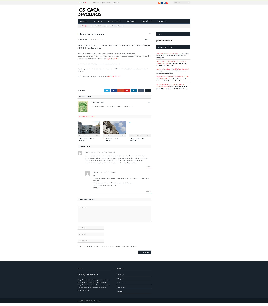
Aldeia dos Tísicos (112, 76)
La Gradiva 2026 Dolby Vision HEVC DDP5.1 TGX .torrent (111, 3)
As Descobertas (114, 21)
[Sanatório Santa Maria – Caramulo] (140, 128)
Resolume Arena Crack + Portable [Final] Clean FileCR (172, 64)
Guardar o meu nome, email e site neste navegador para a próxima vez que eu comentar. (107, 246)
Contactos (161, 21)
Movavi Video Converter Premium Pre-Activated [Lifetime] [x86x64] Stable (171, 87)
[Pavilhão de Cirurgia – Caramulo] (114, 128)
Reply (148, 166)
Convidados (130, 21)
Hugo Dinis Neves (112, 58)
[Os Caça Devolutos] (89, 12)
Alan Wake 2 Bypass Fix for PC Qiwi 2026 (168, 54)
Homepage (84, 21)
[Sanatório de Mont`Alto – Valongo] (89, 128)
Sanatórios (147, 39)
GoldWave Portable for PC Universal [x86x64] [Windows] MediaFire (171, 80)
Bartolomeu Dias (85, 39)
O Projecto (98, 21)
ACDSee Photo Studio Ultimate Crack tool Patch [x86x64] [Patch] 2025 (172, 56)
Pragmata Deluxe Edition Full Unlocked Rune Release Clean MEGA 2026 (171, 72)
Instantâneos (146, 21)
